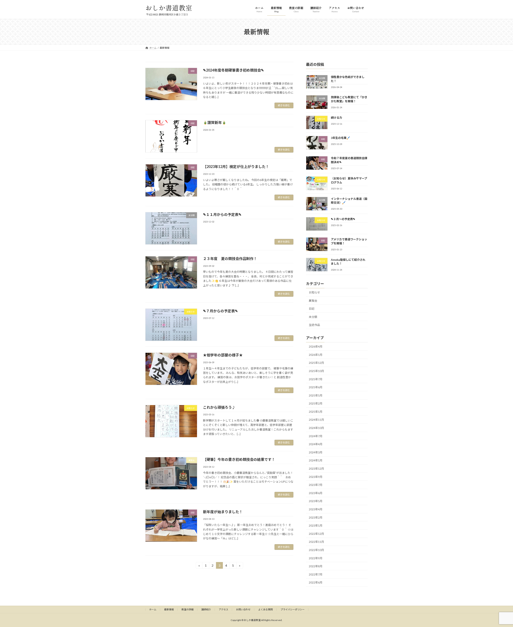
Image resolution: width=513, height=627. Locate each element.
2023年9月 (315, 476)
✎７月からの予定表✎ (220, 311)
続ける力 (336, 117)
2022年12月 (316, 533)
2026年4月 (315, 346)
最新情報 (169, 609)
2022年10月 (316, 550)
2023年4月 (315, 509)
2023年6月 (315, 493)
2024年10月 (316, 428)
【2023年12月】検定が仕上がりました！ (236, 166)
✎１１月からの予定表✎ (222, 214)
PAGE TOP (498, 529)
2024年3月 (315, 452)
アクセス (223, 609)
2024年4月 (315, 444)
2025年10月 (316, 371)
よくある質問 (265, 609)
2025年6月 (315, 387)
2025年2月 (315, 403)
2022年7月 (315, 574)
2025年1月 (315, 411)
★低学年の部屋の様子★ (223, 355)
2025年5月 (315, 395)
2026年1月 (315, 354)
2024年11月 (316, 419)
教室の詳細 (188, 609)
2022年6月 (315, 582)
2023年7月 (315, 484)
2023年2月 (315, 517)
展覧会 (313, 300)
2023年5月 (315, 501)
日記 (311, 308)
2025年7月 (315, 379)
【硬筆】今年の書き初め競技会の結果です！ (239, 459)
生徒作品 (314, 325)
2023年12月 (316, 468)
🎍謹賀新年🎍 (214, 122)
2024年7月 (315, 436)
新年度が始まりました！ (223, 512)
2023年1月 (315, 525)
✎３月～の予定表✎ (343, 219)
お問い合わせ (243, 609)
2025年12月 (316, 362)
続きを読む (284, 105)
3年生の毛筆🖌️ (340, 137)
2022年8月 (315, 566)
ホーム (152, 609)
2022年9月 (315, 558)
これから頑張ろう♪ (219, 407)
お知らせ (314, 292)
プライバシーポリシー (293, 609)
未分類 (313, 316)
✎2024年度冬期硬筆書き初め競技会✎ (233, 70)
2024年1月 (315, 460)
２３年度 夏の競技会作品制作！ (230, 258)
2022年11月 (316, 541)
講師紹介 (206, 609)
